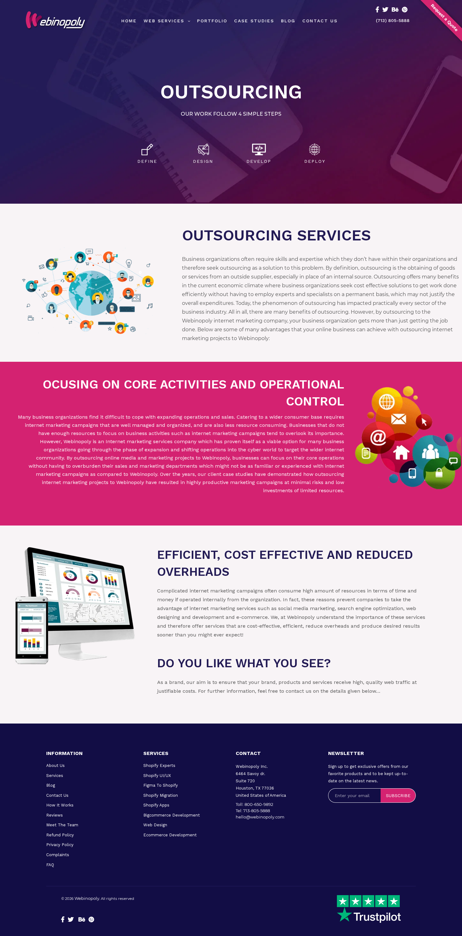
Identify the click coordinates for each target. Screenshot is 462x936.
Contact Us (57, 795)
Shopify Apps (156, 805)
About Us (55, 765)
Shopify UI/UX (157, 775)
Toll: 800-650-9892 (254, 804)
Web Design (155, 825)
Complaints (57, 854)
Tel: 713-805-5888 (253, 810)
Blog (50, 785)
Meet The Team (62, 825)
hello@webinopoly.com (260, 816)
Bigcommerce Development (171, 815)
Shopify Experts (159, 765)
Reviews (54, 815)
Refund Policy (60, 835)
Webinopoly (86, 898)
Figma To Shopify (160, 785)
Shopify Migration (160, 795)
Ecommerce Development (170, 835)
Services (54, 775)
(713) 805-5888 (393, 20)
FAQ (50, 864)
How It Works (60, 805)
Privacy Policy (60, 844)
